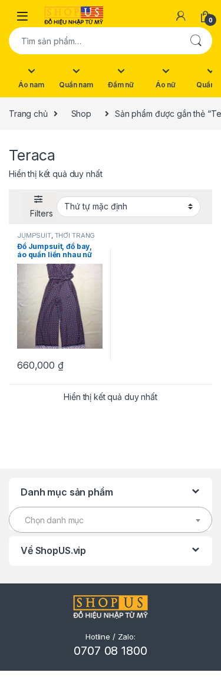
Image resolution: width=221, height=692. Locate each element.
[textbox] (110, 520)
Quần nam (76, 84)
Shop (81, 114)
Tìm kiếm (195, 40)
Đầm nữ (121, 84)
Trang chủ (28, 114)
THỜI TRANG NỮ (56, 239)
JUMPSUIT (34, 235)
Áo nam (31, 84)
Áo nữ (166, 84)
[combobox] (94, 40)
